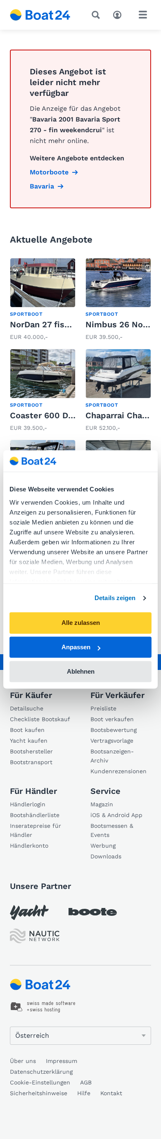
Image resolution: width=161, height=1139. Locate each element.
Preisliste (103, 708)
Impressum (61, 1061)
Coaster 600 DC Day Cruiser (66, 415)
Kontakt (111, 1093)
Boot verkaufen (112, 719)
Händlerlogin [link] (27, 804)
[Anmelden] (119, 14)
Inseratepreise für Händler (35, 830)
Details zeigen (115, 597)
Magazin (101, 804)
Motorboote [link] (49, 172)
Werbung (103, 845)
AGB (86, 1082)
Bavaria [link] (42, 186)
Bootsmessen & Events (111, 830)
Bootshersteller (31, 751)
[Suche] (97, 14)
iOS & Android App (116, 815)
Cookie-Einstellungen (40, 1082)
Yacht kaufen (28, 740)
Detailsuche (26, 708)
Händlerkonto (29, 845)
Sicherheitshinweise (38, 1093)
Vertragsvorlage (111, 740)
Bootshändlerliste (34, 815)
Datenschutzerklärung (41, 1071)
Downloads (105, 856)
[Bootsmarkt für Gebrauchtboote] (40, 15)
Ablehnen (81, 671)
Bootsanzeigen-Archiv (112, 756)
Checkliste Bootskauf (40, 719)
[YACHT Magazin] (29, 912)
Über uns (23, 1061)
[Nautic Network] (34, 936)
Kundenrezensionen (118, 771)
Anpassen (76, 647)
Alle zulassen (81, 623)
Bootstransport (31, 762)
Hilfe (83, 1093)
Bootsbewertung (113, 730)
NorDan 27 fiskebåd (50, 324)
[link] (43, 300)
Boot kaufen (27, 730)
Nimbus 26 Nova (118, 324)
